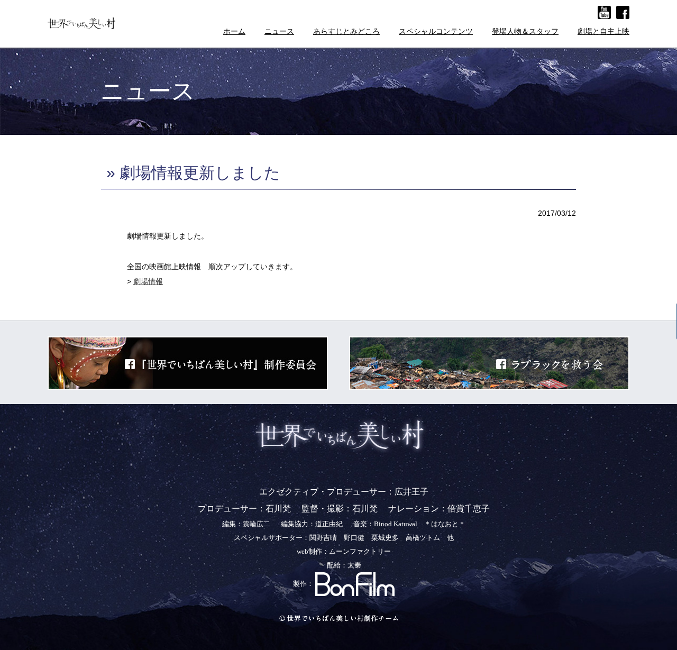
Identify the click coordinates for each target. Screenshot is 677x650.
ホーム (234, 31)
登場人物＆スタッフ (525, 31)
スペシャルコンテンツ (436, 31)
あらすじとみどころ (346, 31)
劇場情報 (148, 281)
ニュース (279, 31)
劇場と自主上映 (603, 31)
